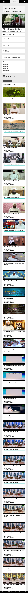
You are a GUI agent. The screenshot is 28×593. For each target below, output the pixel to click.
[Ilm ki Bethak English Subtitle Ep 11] (14, 141)
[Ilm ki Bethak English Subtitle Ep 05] (14, 174)
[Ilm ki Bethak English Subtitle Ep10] (14, 158)
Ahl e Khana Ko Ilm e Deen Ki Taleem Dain (12, 11)
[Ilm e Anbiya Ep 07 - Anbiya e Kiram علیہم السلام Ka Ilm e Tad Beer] (14, 544)
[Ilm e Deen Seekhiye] (14, 292)
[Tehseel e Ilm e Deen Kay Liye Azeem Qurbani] (14, 125)
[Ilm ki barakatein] (14, 108)
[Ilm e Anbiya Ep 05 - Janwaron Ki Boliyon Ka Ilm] (14, 578)
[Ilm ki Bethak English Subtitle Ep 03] (14, 208)
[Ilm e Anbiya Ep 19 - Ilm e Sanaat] (14, 443)
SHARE (5, 70)
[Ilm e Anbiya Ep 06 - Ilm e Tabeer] (14, 562)
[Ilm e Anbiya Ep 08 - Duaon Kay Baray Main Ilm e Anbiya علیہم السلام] (14, 527)
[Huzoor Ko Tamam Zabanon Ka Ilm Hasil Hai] (14, 224)
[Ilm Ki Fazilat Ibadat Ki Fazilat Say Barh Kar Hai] (14, 359)
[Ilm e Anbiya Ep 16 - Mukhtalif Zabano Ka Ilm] (14, 460)
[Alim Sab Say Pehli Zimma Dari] (14, 409)
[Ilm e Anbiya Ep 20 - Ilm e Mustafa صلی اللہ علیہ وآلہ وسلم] (14, 425)
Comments (7, 80)
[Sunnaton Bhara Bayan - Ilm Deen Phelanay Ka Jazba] (14, 275)
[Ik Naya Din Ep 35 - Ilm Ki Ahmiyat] (14, 241)
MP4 (5, 64)
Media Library (12, 8)
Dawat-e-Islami (7, 8)
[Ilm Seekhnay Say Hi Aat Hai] (14, 392)
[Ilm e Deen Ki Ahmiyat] (14, 92)
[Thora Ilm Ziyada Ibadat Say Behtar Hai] (14, 376)
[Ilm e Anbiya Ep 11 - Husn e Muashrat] (14, 493)
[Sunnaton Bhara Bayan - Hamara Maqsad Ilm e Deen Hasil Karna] (14, 257)
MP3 (5, 66)
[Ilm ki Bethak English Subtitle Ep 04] (14, 191)
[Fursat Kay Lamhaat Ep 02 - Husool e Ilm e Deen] (14, 343)
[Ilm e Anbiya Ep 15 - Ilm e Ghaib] (14, 476)
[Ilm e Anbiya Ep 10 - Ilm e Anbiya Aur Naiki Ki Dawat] (14, 509)
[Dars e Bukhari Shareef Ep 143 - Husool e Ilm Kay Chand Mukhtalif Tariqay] (14, 325)
